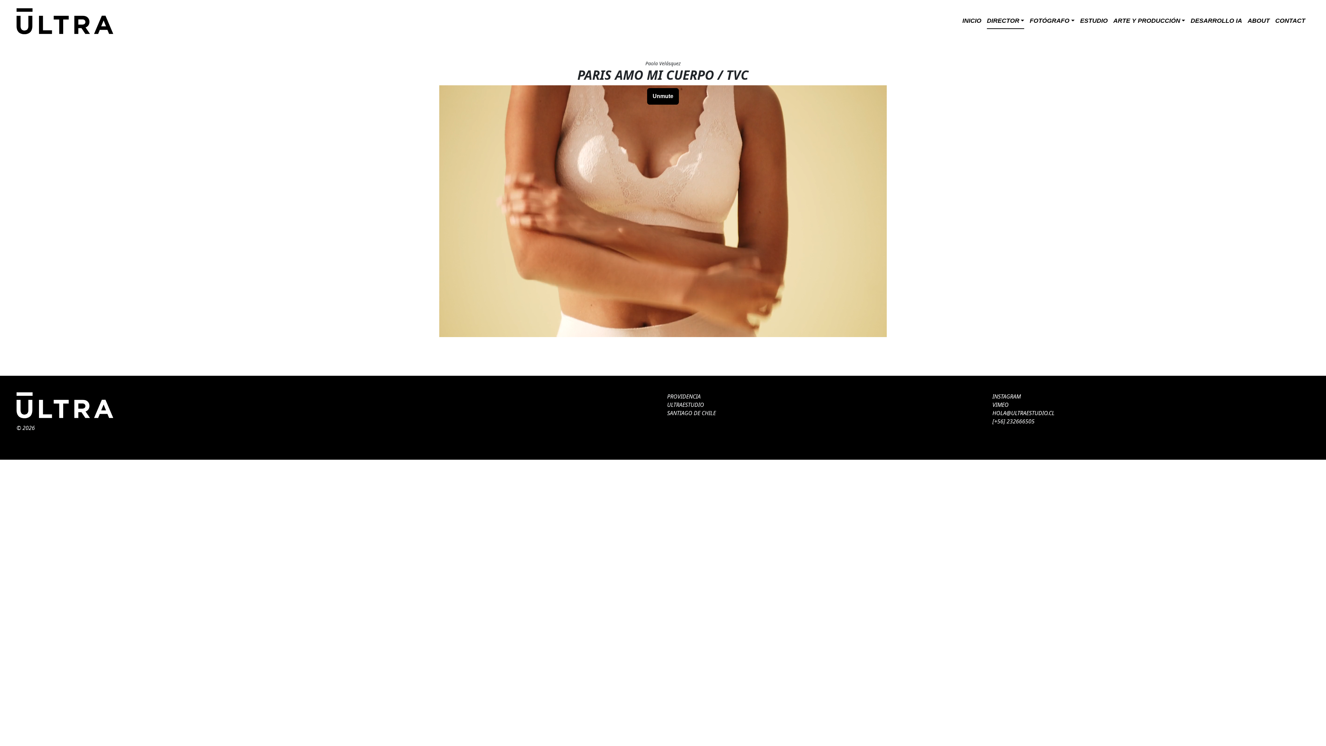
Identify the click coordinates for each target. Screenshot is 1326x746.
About (1259, 20)
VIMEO (1000, 405)
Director (1003, 20)
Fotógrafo (1049, 20)
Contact (1290, 20)
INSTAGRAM (1006, 396)
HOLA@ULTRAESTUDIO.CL (1023, 413)
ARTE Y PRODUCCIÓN (1146, 20)
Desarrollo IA (1216, 20)
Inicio (971, 20)
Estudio (1094, 20)
